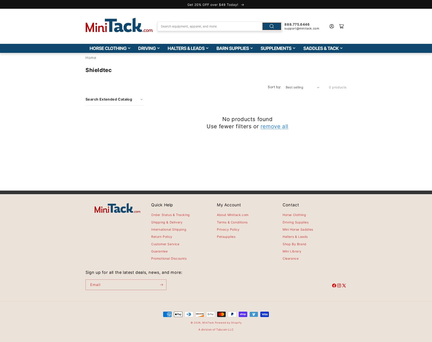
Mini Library (292, 251)
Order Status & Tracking (170, 215)
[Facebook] (334, 286)
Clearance (291, 258)
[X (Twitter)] (344, 286)
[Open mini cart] (341, 26)
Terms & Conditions (232, 222)
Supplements (276, 48)
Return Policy (161, 236)
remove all (274, 126)
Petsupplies (226, 236)
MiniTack (208, 322)
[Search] (271, 26)
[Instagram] (339, 286)
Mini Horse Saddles (298, 229)
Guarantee (159, 251)
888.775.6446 (297, 24)
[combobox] (219, 26)
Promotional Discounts (169, 258)
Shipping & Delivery (166, 222)
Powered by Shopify (228, 322)
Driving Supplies (296, 222)
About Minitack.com (233, 215)
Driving (147, 48)
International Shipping (168, 229)
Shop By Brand (294, 244)
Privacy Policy (228, 229)
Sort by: (274, 87)
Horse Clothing (108, 48)
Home (91, 57)
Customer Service (165, 244)
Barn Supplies (232, 48)
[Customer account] (332, 26)
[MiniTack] (119, 25)
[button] (115, 99)
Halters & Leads (186, 48)
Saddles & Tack (321, 48)
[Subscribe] (161, 284)
